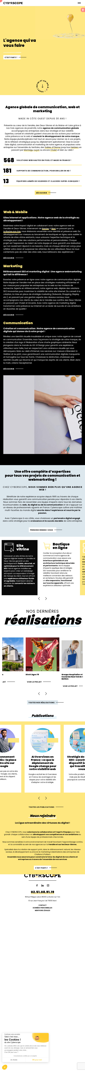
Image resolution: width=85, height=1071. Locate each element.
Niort (53, 228)
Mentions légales (42, 910)
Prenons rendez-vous (41, 530)
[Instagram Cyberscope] (48, 885)
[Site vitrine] (20, 567)
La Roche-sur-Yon (12, 231)
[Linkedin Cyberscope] (42, 885)
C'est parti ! (11, 57)
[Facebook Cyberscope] (37, 885)
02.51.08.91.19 (42, 892)
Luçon (37, 150)
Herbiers (75, 147)
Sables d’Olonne (52, 147)
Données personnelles (42, 908)
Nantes (45, 228)
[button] (83, 10)
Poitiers (47, 854)
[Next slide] (45, 598)
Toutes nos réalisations (41, 702)
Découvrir (41, 193)
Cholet (53, 150)
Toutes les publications (41, 807)
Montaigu (28, 150)
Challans (38, 854)
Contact (42, 905)
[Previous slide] (39, 598)
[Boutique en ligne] (59, 567)
